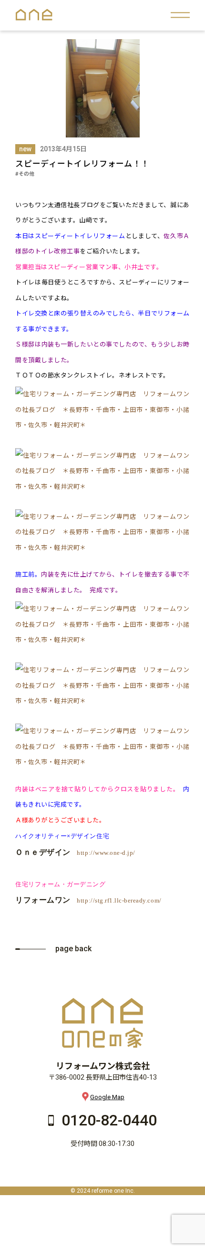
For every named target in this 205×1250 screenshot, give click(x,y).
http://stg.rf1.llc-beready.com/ (119, 900)
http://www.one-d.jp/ (106, 852)
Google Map (107, 1097)
